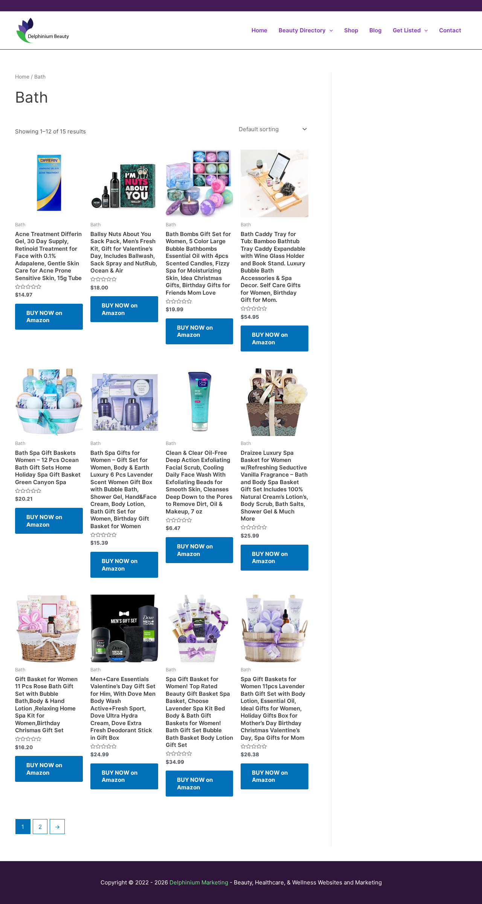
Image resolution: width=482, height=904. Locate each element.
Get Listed (407, 30)
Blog (375, 30)
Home (259, 30)
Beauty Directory (302, 30)
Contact (450, 30)
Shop (351, 30)
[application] (329, 30)
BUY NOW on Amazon (44, 316)
